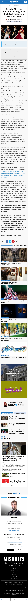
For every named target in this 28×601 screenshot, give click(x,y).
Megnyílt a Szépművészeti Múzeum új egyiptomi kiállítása (17, 417)
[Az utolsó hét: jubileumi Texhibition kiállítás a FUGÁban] (14, 349)
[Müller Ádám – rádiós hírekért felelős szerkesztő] (14, 508)
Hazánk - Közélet (5, 336)
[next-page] (4, 436)
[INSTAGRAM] (20, 550)
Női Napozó (18, 21)
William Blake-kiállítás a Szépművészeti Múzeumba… (12, 320)
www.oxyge (11, 530)
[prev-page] (2, 436)
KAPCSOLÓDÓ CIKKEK (7, 413)
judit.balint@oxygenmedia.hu (15, 542)
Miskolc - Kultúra (5, 280)
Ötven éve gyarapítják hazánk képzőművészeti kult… (9, 282)
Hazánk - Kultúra (5, 261)
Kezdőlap (11, 5)
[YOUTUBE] (16, 550)
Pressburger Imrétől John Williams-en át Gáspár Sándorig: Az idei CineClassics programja (13, 458)
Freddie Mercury (9, 235)
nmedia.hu (16, 530)
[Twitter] (10, 241)
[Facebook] (7, 241)
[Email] (16, 405)
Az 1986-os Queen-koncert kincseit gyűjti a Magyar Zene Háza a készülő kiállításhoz (17, 431)
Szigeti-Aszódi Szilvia (15, 402)
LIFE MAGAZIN (16, 5)
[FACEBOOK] (18, 550)
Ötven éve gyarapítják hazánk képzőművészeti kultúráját (17, 424)
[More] (16, 241)
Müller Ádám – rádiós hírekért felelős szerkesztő (13, 514)
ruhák (15, 235)
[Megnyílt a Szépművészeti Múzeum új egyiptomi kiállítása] (14, 255)
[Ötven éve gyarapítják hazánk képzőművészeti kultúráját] (14, 274)
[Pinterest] (13, 241)
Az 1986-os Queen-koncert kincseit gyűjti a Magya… (13, 301)
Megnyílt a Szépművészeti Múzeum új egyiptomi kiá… (11, 264)
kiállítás (19, 235)
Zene (3, 299)
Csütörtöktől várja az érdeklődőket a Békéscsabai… (11, 339)
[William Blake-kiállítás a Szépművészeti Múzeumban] (14, 311)
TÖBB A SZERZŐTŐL (20, 413)
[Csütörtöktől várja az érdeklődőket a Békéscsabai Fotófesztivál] (14, 330)
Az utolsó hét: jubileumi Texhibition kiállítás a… (13, 358)
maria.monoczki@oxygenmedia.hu (16, 547)
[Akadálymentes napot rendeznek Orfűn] (5, 475)
